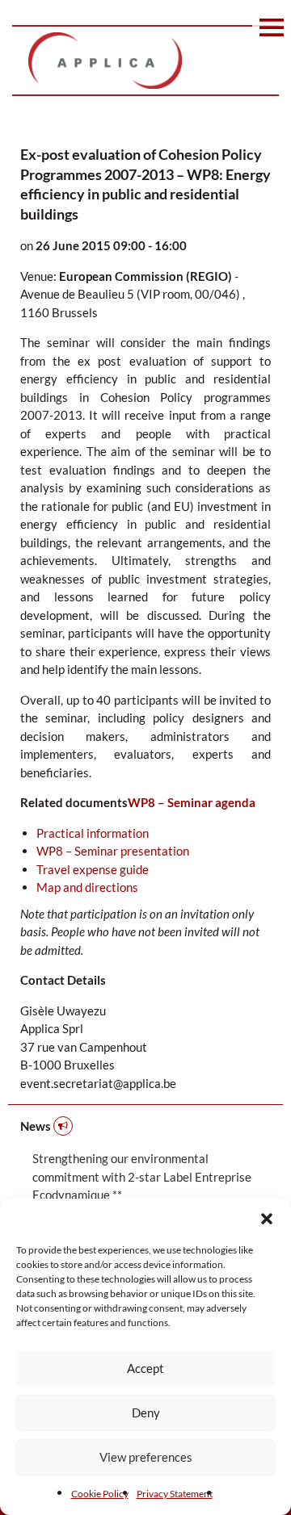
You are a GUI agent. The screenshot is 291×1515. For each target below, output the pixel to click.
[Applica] (145, 60)
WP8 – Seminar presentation (112, 850)
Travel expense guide (92, 869)
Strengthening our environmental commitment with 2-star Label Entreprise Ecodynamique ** (141, 1176)
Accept (145, 1368)
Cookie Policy (100, 1494)
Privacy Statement (175, 1494)
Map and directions (87, 887)
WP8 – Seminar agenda (191, 802)
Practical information (92, 833)
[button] (267, 1219)
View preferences (145, 1457)
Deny (146, 1412)
